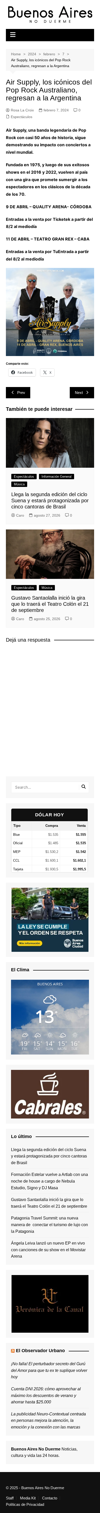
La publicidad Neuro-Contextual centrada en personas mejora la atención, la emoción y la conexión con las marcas (48, 1420)
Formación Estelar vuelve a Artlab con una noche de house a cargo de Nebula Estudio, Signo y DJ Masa (49, 1181)
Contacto (49, 1498)
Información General (57, 476)
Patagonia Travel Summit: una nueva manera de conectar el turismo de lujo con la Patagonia (49, 1224)
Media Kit (28, 1498)
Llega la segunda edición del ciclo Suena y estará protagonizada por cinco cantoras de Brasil (50, 500)
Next (79, 392)
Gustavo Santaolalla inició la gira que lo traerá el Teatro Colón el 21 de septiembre (50, 604)
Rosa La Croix (22, 110)
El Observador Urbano (40, 1350)
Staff (10, 1498)
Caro (20, 515)
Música (19, 484)
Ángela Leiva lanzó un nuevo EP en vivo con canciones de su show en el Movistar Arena (48, 1249)
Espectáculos (21, 117)
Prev (21, 392)
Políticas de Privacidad (25, 1504)
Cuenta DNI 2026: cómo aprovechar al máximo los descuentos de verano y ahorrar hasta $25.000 (46, 1395)
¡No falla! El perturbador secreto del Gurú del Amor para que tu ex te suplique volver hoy (49, 1370)
